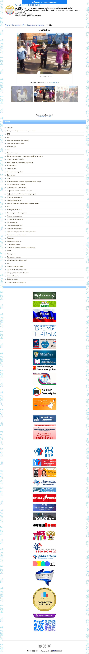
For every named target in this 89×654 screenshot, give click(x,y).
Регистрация (42, 116)
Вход (49, 116)
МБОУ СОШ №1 (28, 5)
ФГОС (24, 25)
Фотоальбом (16, 25)
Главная (7, 25)
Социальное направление (35, 25)
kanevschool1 (55, 82)
